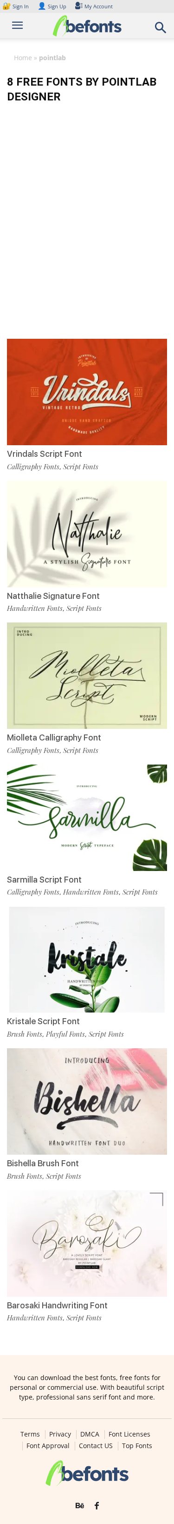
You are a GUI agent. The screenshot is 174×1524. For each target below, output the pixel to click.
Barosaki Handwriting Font (57, 1305)
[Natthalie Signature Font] (87, 534)
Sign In (16, 6)
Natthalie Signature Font (53, 596)
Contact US (96, 1446)
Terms (30, 1434)
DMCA (89, 1434)
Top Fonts (137, 1446)
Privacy (60, 1434)
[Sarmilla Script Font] (87, 818)
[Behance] (80, 1506)
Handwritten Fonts (35, 608)
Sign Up (52, 6)
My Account (98, 6)
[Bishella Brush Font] (87, 1101)
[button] (161, 30)
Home (23, 57)
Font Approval (48, 1446)
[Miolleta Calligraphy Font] (87, 675)
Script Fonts (80, 466)
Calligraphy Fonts (33, 466)
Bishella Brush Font (43, 1163)
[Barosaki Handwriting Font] (87, 1243)
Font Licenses (129, 1434)
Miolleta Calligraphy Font (54, 737)
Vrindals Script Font (44, 454)
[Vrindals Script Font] (87, 392)
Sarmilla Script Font (44, 879)
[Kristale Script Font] (87, 959)
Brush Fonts (24, 1034)
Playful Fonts (65, 1034)
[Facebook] (97, 1506)
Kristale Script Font (43, 1021)
